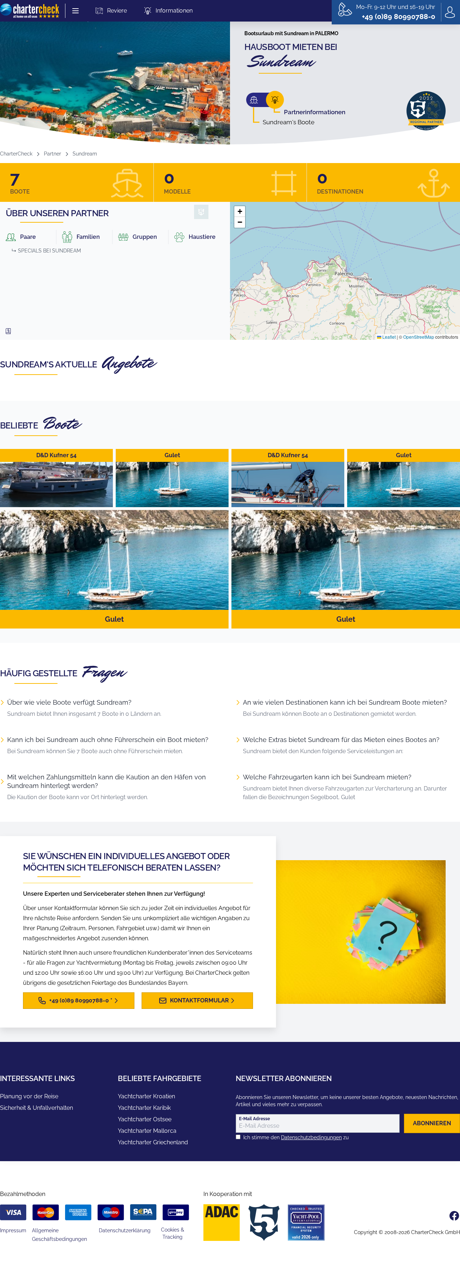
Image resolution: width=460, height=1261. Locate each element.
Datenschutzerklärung (125, 1230)
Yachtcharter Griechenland (153, 1142)
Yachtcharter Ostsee (144, 1119)
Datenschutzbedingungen (311, 1137)
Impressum (13, 1230)
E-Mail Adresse (254, 1118)
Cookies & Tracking (172, 1233)
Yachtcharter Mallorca (147, 1130)
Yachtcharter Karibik (144, 1107)
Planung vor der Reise (29, 1096)
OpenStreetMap (418, 337)
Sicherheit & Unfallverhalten (36, 1107)
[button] (239, 211)
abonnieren (432, 1123)
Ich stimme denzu (296, 1137)
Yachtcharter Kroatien (146, 1096)
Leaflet (388, 337)
